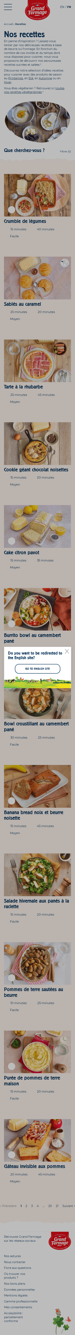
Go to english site (37, 668)
